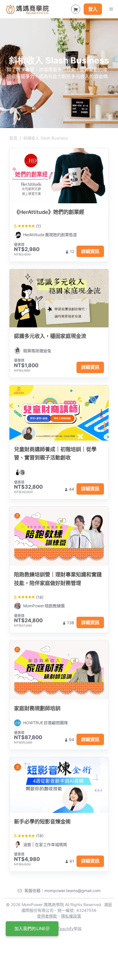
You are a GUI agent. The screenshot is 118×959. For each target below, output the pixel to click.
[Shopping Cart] (75, 9)
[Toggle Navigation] (111, 9)
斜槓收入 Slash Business (45, 138)
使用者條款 (47, 916)
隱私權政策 (71, 916)
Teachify (66, 928)
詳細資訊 (90, 251)
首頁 (13, 138)
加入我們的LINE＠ (32, 928)
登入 (92, 9)
